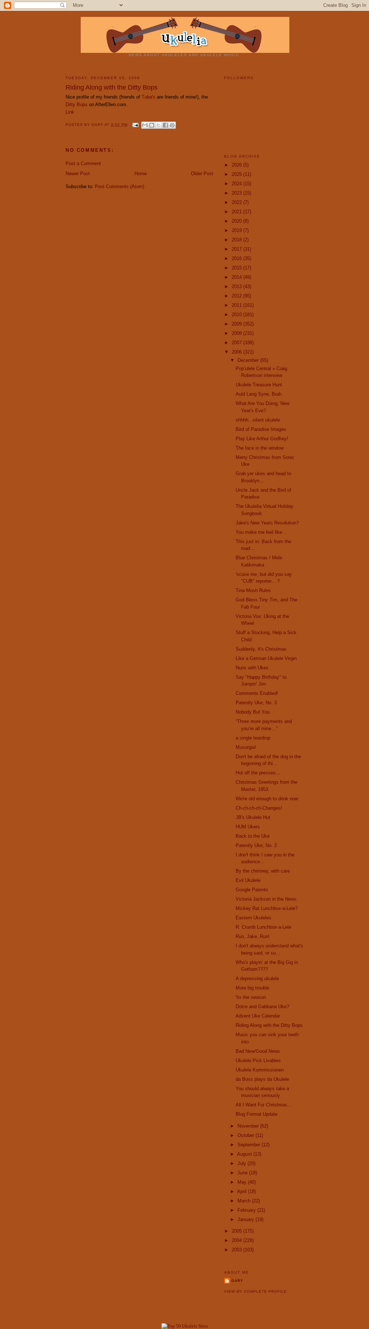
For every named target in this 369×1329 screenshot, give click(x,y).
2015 (237, 267)
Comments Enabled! (257, 693)
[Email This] (144, 125)
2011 (237, 305)
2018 (237, 239)
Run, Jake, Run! (253, 936)
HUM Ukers (248, 826)
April (242, 1191)
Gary (98, 125)
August (245, 1154)
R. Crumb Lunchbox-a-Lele (263, 927)
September (249, 1144)
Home (140, 173)
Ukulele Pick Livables (258, 1060)
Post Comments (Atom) (119, 186)
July (242, 1163)
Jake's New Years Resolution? (267, 522)
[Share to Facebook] (165, 125)
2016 (237, 258)
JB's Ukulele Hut (253, 817)
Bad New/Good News (258, 1051)
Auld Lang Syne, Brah (258, 394)
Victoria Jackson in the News (266, 899)
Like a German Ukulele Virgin (266, 658)
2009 (237, 324)
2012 (237, 296)
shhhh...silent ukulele (258, 420)
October (246, 1135)
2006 (237, 352)
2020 (237, 221)
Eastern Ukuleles (253, 917)
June (243, 1172)
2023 (237, 193)
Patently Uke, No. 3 (256, 702)
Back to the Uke (253, 836)
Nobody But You (253, 712)
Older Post (202, 173)
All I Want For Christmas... (264, 1104)
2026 (237, 165)
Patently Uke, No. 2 (256, 845)
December (248, 360)
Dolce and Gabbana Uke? (262, 1006)
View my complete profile (255, 1291)
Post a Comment (83, 163)
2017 (237, 249)
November (248, 1126)
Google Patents (252, 889)
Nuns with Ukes (252, 667)
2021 (237, 211)
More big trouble (252, 988)
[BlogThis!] (151, 125)
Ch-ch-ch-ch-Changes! (259, 808)
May (242, 1182)
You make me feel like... (261, 532)
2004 (237, 1240)
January (246, 1219)
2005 (237, 1231)
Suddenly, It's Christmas (261, 649)
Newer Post (78, 173)
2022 (237, 202)
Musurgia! (246, 747)
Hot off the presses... (258, 772)
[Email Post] (135, 125)
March (244, 1200)
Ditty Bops (77, 104)
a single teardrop (253, 738)
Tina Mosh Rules (253, 590)
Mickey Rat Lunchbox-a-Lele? (267, 908)
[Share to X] (158, 125)
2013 (237, 286)
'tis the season (251, 997)
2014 (237, 277)
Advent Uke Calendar (258, 1016)
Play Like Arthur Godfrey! (262, 438)
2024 (237, 183)
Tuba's (148, 97)
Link (70, 112)
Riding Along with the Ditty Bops (269, 1025)
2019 (237, 230)
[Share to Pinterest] (172, 125)
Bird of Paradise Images (261, 429)
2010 (237, 314)
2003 (237, 1249)
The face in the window (260, 448)
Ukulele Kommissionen (260, 1070)
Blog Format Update (256, 1114)
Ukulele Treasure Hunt (259, 384)
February (247, 1210)
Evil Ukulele (248, 880)
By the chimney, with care (263, 871)
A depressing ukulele (257, 978)
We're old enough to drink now (267, 798)
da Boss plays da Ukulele (262, 1079)
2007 (237, 342)
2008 (237, 333)
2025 (237, 174)
